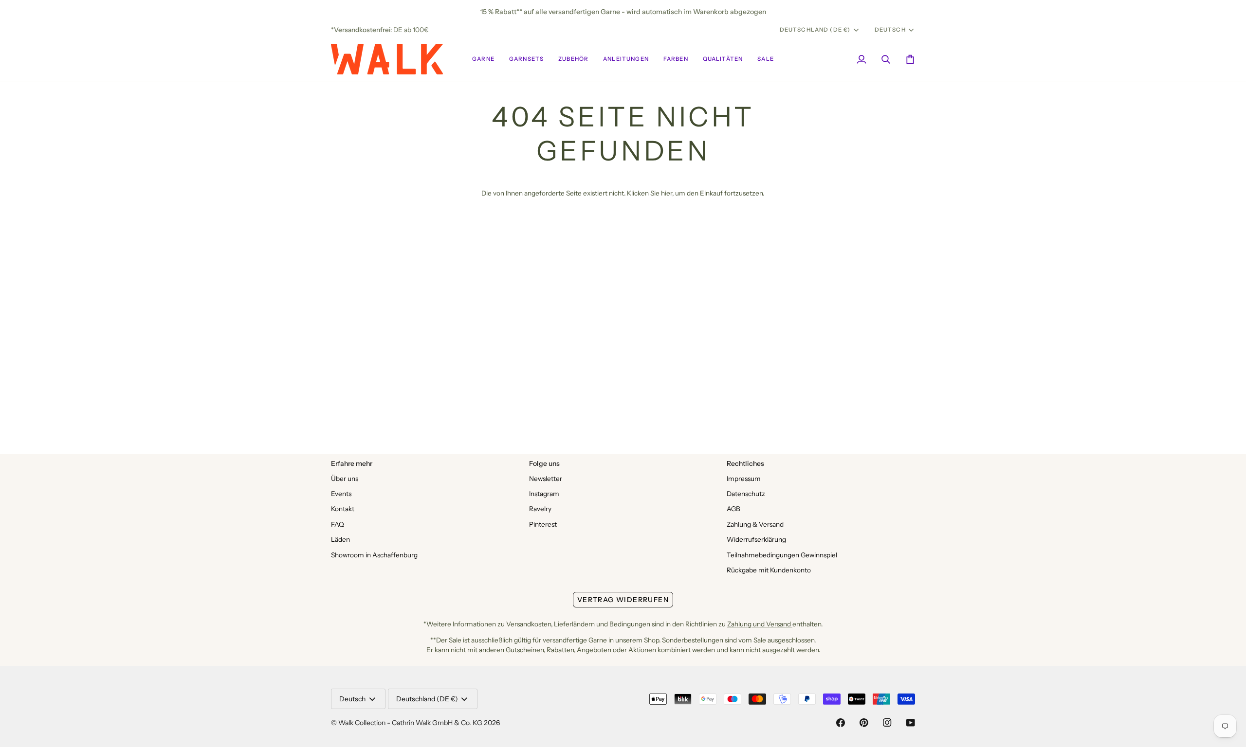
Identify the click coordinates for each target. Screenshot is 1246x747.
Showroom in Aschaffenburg (374, 555)
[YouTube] (910, 722)
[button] (483, 59)
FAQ (337, 524)
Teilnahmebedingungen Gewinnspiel (782, 555)
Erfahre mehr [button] (351, 463)
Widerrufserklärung (756, 539)
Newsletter (545, 478)
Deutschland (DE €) (815, 29)
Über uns (344, 478)
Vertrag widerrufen (623, 599)
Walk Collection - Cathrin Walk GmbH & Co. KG (410, 722)
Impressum (744, 478)
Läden (340, 539)
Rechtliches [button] (745, 463)
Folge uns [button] (544, 463)
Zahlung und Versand (759, 624)
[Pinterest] (864, 722)
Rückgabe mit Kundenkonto (769, 570)
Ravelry (540, 509)
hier (666, 193)
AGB (733, 509)
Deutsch (890, 29)
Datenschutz (746, 494)
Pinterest (543, 524)
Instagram (544, 494)
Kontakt (342, 509)
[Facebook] (840, 722)
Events (341, 494)
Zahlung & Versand (755, 524)
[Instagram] (887, 722)
